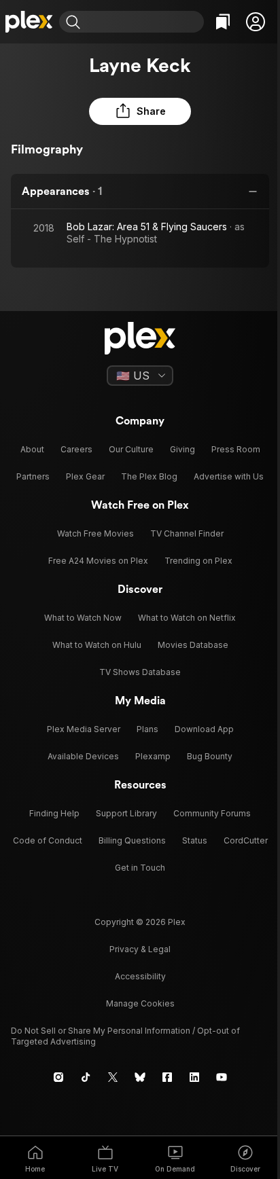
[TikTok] (85, 1077)
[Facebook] (167, 1077)
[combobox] (144, 22)
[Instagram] (58, 1077)
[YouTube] (221, 1077)
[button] (255, 21)
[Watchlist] (223, 21)
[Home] (29, 21)
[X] (112, 1077)
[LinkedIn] (194, 1077)
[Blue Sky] (140, 1077)
